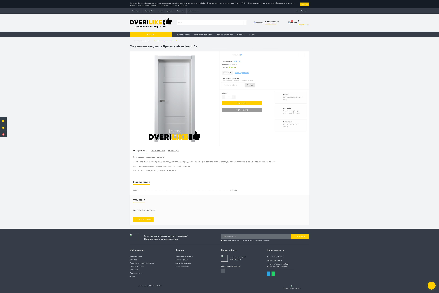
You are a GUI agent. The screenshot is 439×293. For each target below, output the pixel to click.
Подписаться (300, 236)
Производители (136, 273)
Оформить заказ (303, 24)
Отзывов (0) (173, 150)
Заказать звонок (270, 24)
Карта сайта (134, 270)
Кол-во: (225, 93)
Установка (180, 11)
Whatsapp (273, 274)
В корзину (241, 103)
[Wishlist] (301, 55)
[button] (3, 134)
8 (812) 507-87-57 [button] (275, 256)
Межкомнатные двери (203, 34)
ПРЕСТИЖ (237, 62)
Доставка (170, 11)
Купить (250, 85)
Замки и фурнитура (225, 34)
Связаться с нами (137, 266)
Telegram (268, 274)
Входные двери (183, 34)
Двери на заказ (193, 11)
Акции (132, 276)
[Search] (245, 22)
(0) (241, 55)
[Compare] (306, 55)
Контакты (241, 34)
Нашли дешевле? (242, 73)
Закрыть (305, 4)
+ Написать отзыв (143, 219)
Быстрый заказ (242, 110)
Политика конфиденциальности (242, 241)
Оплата (161, 11)
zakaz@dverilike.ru (274, 260)
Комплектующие (182, 266)
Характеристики (158, 150)
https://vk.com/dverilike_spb (223, 271)
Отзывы (252, 34)
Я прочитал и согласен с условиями (246, 241)
